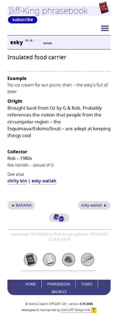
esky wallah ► (94, 205)
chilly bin (17, 181)
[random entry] (59, 217)
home (30, 284)
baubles (59, 292)
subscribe (22, 19)
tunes (86, 284)
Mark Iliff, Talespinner (75, 310)
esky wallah (44, 181)
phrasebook (58, 284)
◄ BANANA (21, 205)
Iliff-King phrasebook (48, 10)
